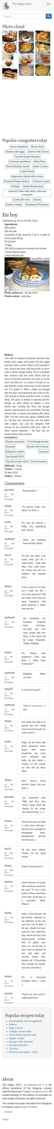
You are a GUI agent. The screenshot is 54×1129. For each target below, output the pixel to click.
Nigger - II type (16, 1038)
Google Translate (28, 1106)
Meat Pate (39, 161)
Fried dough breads (38, 441)
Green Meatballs (19, 146)
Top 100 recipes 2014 (17, 461)
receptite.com (39, 1091)
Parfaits (15, 186)
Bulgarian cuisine (15, 451)
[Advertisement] (27, 107)
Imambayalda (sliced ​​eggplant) (25, 1021)
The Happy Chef (22, 3)
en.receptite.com (33, 1084)
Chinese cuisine (41, 181)
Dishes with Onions (38, 151)
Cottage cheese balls (20, 1031)
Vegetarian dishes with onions (27, 176)
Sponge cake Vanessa (21, 1041)
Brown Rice (37, 146)
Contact (8, 1111)
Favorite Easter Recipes (27, 156)
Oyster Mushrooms (33, 186)
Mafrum (13, 1024)
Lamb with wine (21, 199)
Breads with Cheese (37, 446)
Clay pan (43, 451)
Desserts (10, 446)
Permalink (8, 499)
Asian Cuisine (40, 166)
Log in (5, 1119)
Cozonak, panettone (20, 161)
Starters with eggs (14, 151)
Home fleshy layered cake (22, 1035)
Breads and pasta (15, 441)
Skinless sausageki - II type (23, 1052)
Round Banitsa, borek (17, 166)
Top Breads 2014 (15, 456)
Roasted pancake (18, 1045)
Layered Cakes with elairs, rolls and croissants (27, 193)
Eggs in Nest (15, 1028)
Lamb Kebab (27, 171)
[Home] (6, 5)
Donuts (37, 199)
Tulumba (13, 1048)
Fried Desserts (39, 461)
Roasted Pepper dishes (16, 181)
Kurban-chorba (14, 204)
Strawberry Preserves (36, 204)
